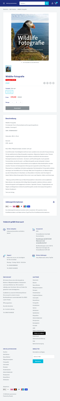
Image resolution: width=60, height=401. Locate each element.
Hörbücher (36, 310)
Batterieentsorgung (38, 343)
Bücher (35, 282)
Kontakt (35, 325)
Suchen (5, 352)
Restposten (36, 320)
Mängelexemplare (37, 287)
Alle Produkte (13, 9)
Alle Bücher (6, 354)
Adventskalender (37, 318)
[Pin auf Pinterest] (47, 83)
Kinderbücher (36, 292)
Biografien (36, 315)
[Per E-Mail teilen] (53, 83)
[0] (56, 3)
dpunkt (8, 83)
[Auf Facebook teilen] (44, 83)
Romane (35, 290)
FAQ (34, 341)
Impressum (36, 336)
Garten (34, 308)
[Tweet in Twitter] (50, 83)
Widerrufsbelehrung (38, 330)
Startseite (5, 9)
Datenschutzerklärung (39, 338)
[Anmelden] (47, 3)
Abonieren (38, 361)
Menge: (8, 102)
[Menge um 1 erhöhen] (20, 102)
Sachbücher (36, 313)
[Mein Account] (52, 3)
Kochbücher (36, 305)
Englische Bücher (37, 295)
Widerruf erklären (39, 333)
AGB (34, 328)
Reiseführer (36, 300)
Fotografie (36, 302)
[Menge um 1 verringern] (12, 102)
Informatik (35, 297)
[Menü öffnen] (4, 3)
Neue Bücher (36, 285)
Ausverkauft (17, 108)
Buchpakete (36, 323)
